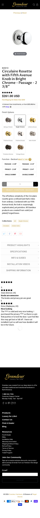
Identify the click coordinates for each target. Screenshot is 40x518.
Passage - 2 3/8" (10, 164)
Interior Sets (16, 226)
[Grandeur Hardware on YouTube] (6, 404)
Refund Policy (6, 446)
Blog (4, 426)
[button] (7, 93)
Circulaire (6, 226)
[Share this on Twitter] (4, 234)
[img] (6, 290)
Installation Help (7, 439)
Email (5, 470)
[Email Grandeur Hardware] (14, 404)
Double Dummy (28, 174)
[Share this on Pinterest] (15, 234)
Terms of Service (8, 448)
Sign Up (20, 480)
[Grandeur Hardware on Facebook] (3, 404)
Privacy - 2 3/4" (28, 169)
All (15, 221)
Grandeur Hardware (16, 494)
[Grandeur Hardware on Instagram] (12, 404)
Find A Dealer (8, 423)
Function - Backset (15, 159)
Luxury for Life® (9, 416)
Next (25, 13)
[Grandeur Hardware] (20, 5)
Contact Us (7, 420)
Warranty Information (9, 441)
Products (6, 413)
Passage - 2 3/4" (28, 164)
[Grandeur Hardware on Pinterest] (9, 404)
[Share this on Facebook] (10, 234)
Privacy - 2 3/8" (10, 169)
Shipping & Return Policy (10, 444)
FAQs (4, 437)
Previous (17, 13)
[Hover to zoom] (20, 38)
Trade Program (7, 453)
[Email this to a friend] (21, 234)
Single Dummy (10, 174)
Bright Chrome (23, 221)
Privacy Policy (6, 450)
